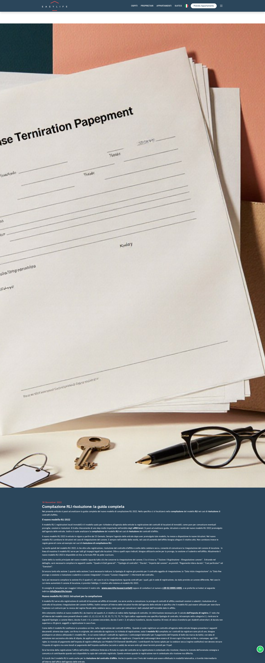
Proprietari (147, 6)
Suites (178, 6)
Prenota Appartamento (204, 6)
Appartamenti (164, 6)
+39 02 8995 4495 (172, 588)
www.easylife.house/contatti (117, 588)
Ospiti (134, 6)
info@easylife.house (61, 591)
